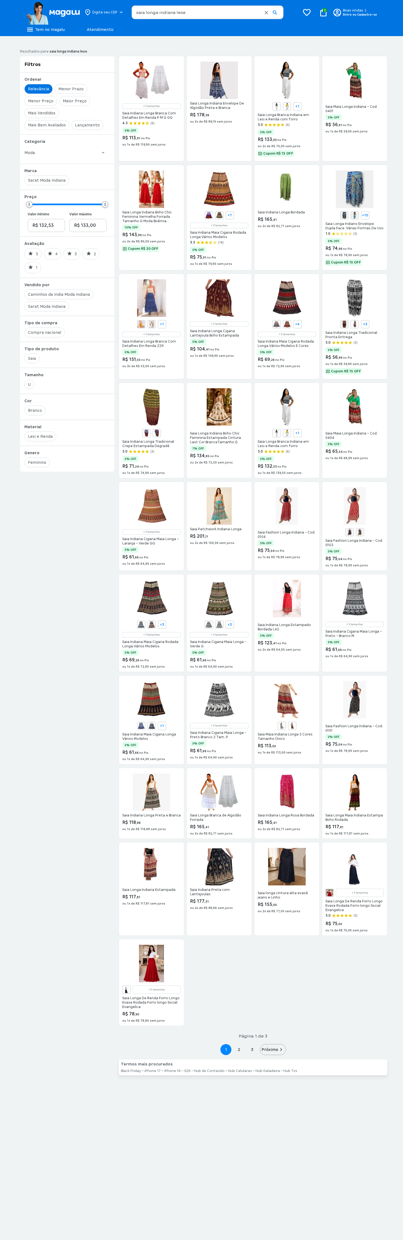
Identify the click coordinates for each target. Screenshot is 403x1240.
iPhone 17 (152, 1071)
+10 (365, 215)
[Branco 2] (277, 106)
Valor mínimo (38, 214)
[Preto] (349, 532)
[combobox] (207, 12)
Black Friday (131, 1071)
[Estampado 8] (157, 433)
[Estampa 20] (344, 215)
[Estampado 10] (355, 215)
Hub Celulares (240, 1071)
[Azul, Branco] (141, 726)
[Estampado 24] (355, 324)
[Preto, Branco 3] (219, 625)
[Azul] (141, 625)
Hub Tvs (290, 1071)
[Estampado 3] (146, 433)
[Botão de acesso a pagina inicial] (53, 12)
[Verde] (292, 726)
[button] (266, 13)
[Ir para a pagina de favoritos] (307, 12)
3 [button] (252, 1049)
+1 (297, 106)
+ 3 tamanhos (151, 106)
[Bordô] (151, 625)
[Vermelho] (329, 893)
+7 (230, 215)
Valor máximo (80, 214)
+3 (365, 324)
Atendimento (100, 29)
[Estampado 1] (344, 324)
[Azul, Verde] (151, 726)
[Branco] (151, 324)
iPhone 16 (172, 1071)
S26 (187, 1071)
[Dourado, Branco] (287, 324)
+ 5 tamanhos (360, 892)
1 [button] (226, 1049)
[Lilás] (209, 215)
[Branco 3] (287, 106)
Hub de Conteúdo (209, 1071)
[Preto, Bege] (219, 215)
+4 (297, 324)
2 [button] (239, 1049)
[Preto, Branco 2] (209, 625)
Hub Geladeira (268, 1071)
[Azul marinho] (277, 324)
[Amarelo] (141, 324)
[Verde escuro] (360, 532)
